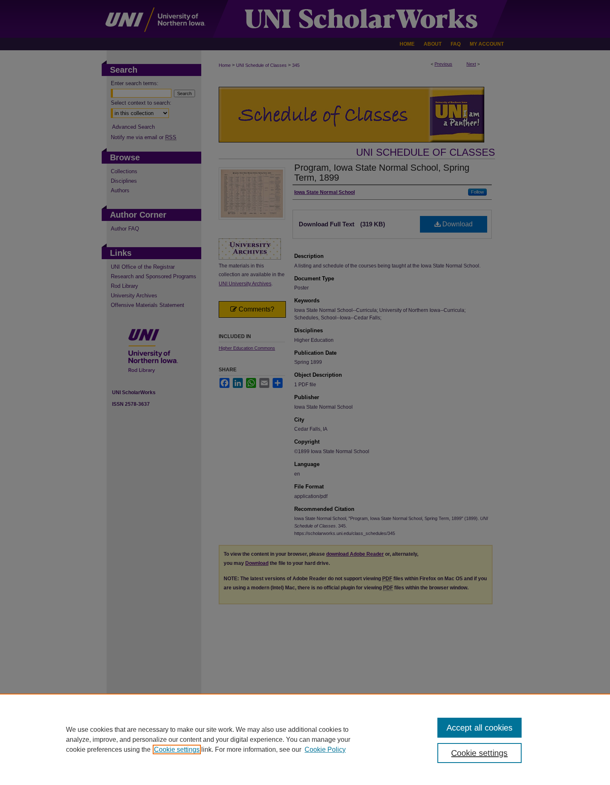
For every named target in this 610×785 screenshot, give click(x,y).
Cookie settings (177, 749)
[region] (305, 739)
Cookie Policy (325, 749)
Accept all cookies (479, 727)
